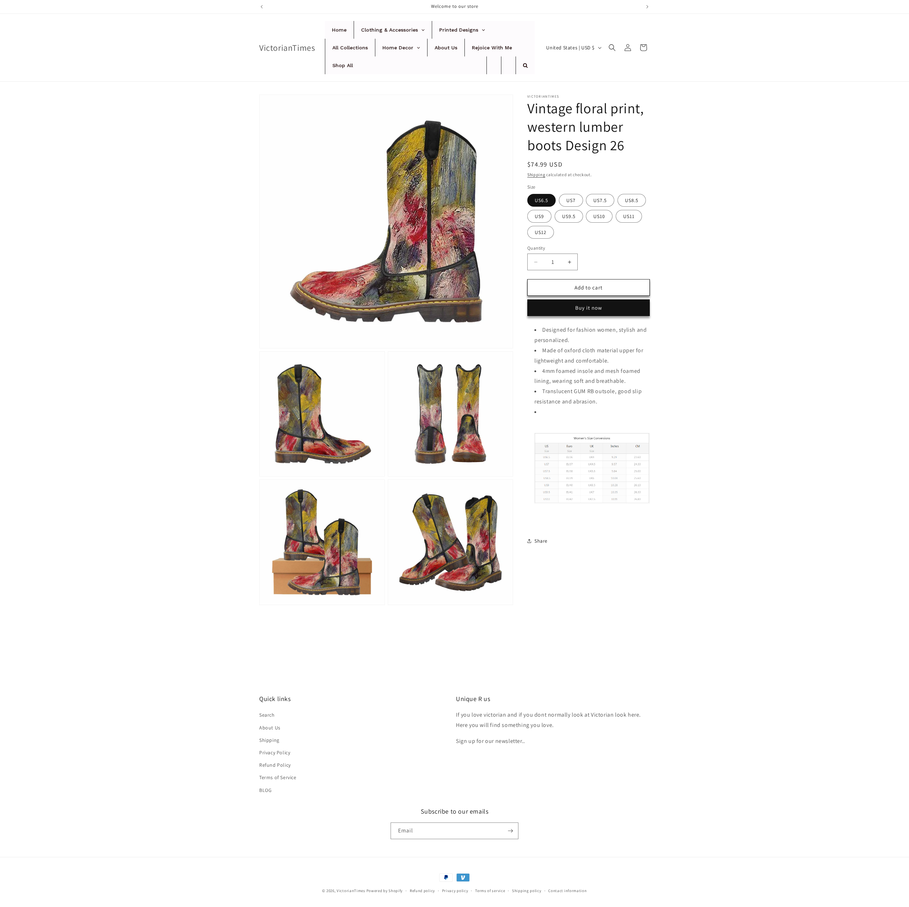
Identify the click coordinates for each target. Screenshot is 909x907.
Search (267, 715)
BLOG (265, 790)
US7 (571, 200)
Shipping (536, 174)
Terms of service (490, 890)
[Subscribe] (510, 830)
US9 (539, 216)
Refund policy (422, 890)
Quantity (536, 248)
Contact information (567, 890)
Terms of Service (277, 777)
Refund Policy (275, 765)
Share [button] (541, 541)
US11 (629, 216)
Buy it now (588, 307)
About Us (270, 727)
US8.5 (631, 200)
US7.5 (600, 200)
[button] (612, 47)
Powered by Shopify (384, 890)
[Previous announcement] (262, 6)
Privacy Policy (274, 752)
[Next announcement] (647, 6)
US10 (599, 216)
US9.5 (569, 216)
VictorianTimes (351, 890)
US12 (540, 232)
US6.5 (541, 200)
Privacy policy (455, 890)
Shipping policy (526, 890)
